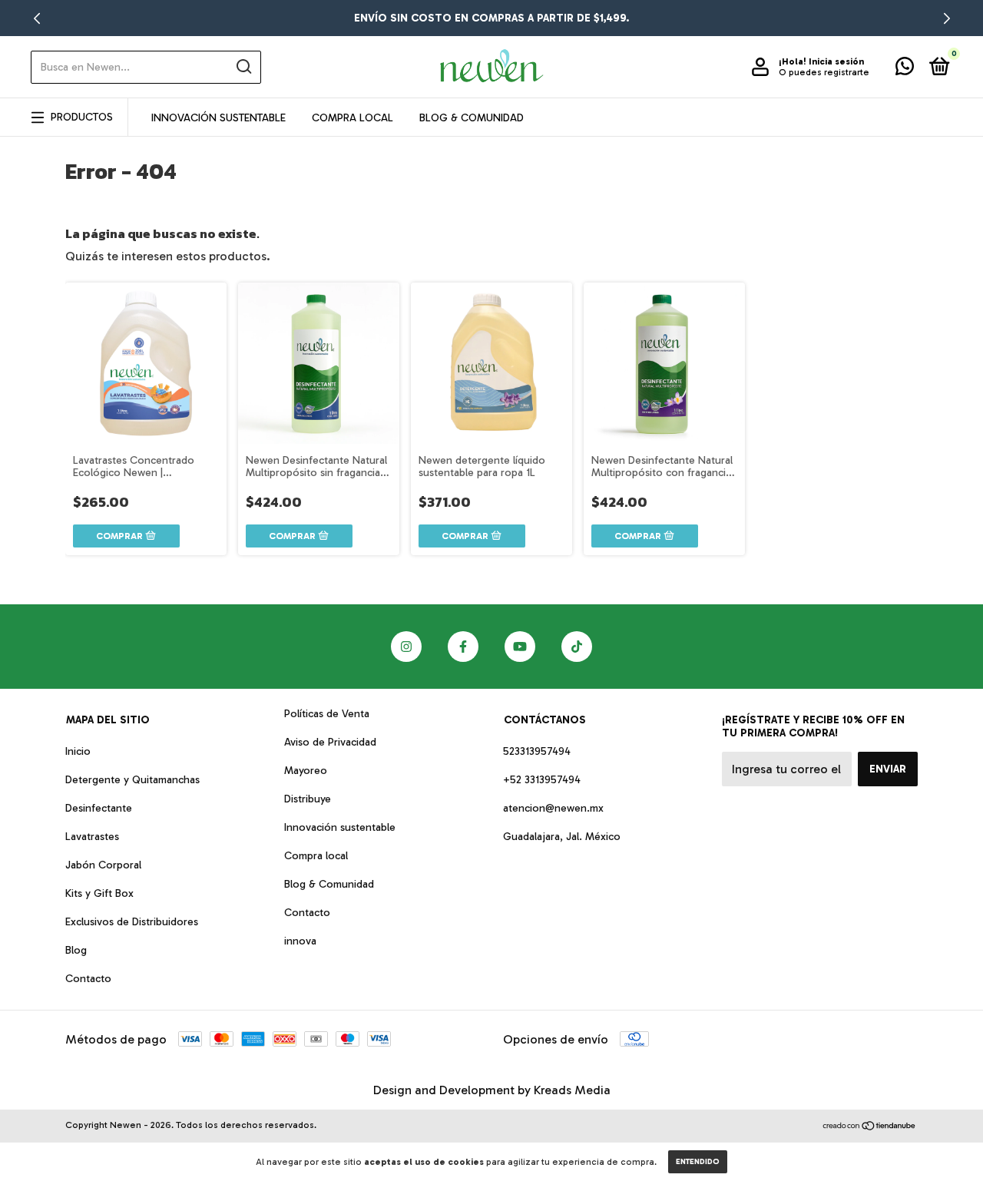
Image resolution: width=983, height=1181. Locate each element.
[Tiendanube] (870, 1127)
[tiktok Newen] (576, 646)
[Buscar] (243, 67)
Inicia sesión (836, 61)
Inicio (78, 751)
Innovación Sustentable (218, 117)
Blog (76, 950)
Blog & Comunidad (471, 117)
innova (300, 941)
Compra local (316, 855)
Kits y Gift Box (99, 893)
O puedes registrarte (824, 72)
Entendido (698, 1161)
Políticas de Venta (326, 713)
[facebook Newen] (463, 646)
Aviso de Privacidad (330, 742)
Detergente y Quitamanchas (132, 779)
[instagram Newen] (406, 646)
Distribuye (307, 799)
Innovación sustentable (340, 827)
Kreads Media (572, 1090)
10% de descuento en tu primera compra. (492, 18)
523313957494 (537, 751)
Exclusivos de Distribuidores (131, 921)
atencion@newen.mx (553, 808)
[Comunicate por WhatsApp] (905, 69)
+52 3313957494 (542, 779)
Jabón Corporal (103, 865)
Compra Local (352, 117)
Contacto (88, 978)
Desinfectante (98, 808)
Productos (82, 117)
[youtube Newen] (520, 646)
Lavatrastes (92, 836)
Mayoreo (305, 770)
